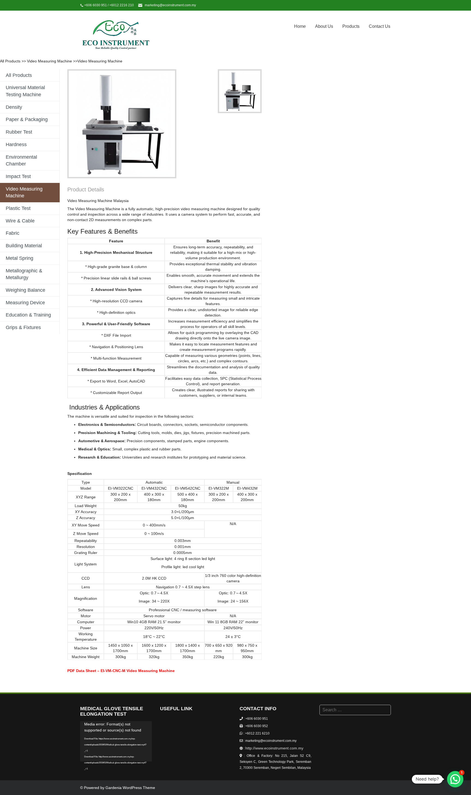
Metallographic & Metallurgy (24, 274)
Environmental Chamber (21, 160)
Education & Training (28, 315)
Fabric (12, 233)
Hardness (16, 144)
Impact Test (18, 176)
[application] (116, 741)
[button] (455, 779)
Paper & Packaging (27, 119)
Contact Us (379, 26)
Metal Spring (19, 258)
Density (14, 107)
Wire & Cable (20, 221)
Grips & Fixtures (23, 327)
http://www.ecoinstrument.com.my (274, 748)
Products (351, 26)
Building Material (24, 245)
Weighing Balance (25, 290)
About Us (324, 26)
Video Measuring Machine (49, 61)
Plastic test (18, 208)
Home (300, 26)
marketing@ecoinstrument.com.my (170, 5)
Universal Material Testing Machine (25, 91)
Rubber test (19, 132)
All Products (10, 61)
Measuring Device (25, 302)
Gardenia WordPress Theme (130, 787)
